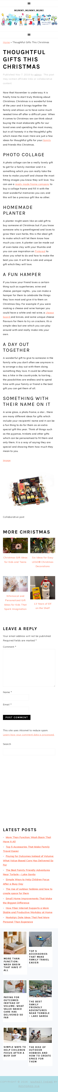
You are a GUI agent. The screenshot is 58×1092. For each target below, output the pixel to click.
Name (7, 692)
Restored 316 (29, 1086)
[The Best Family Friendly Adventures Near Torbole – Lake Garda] (40, 988)
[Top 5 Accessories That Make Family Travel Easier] (40, 939)
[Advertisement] (29, 793)
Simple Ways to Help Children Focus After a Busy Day (15, 1051)
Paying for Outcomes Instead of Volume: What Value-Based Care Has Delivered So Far (28, 860)
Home (6, 42)
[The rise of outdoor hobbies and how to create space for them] (40, 1035)
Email (7, 704)
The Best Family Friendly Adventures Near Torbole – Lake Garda (39, 1009)
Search (7, 744)
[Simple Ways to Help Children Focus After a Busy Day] (15, 1035)
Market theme (41, 1081)
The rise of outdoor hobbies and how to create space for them (40, 1054)
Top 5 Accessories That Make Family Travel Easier (39, 957)
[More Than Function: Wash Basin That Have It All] (15, 943)
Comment (9, 646)
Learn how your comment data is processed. (28, 734)
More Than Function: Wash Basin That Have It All (13, 964)
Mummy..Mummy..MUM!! (29, 10)
